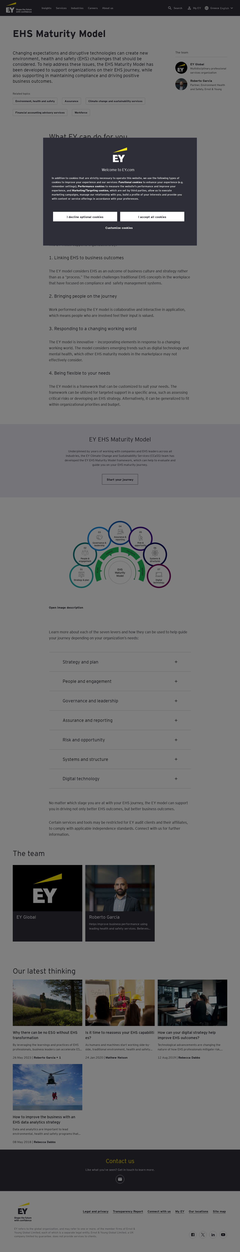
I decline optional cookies (85, 217)
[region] (120, 192)
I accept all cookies (152, 217)
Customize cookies (119, 227)
